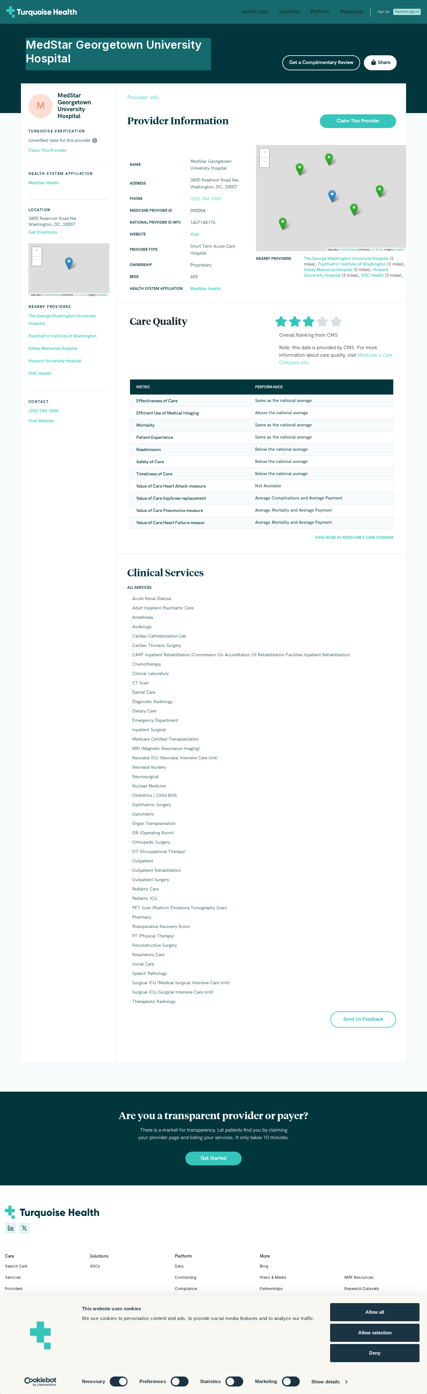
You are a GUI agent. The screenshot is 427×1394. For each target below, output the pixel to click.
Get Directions (42, 232)
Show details (325, 1381)
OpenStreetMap (52, 294)
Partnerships (271, 1288)
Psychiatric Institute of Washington (62, 336)
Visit (194, 234)
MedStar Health (43, 183)
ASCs (95, 1266)
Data (179, 1266)
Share (384, 63)
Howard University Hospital (55, 361)
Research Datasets (361, 1288)
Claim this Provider (358, 121)
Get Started (213, 1158)
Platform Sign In (407, 12)
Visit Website (41, 421)
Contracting (185, 1277)
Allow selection (375, 1332)
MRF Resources (359, 1277)
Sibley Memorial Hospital (52, 348)
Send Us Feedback (363, 1019)
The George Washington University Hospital (62, 319)
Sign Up (383, 12)
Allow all (374, 1312)
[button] (69, 263)
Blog (264, 1266)
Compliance (186, 1288)
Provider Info (143, 97)
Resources (352, 12)
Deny (374, 1353)
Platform (319, 12)
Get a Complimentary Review (321, 63)
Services (13, 1277)
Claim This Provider (47, 150)
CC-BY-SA (80, 294)
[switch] (179, 1382)
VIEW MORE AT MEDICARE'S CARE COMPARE (354, 537)
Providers (14, 1288)
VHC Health (39, 373)
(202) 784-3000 (43, 411)
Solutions (289, 12)
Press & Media (273, 1277)
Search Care (255, 12)
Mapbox (103, 294)
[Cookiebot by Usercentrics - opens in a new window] (40, 1382)
